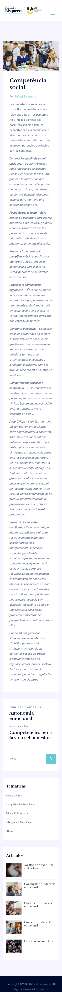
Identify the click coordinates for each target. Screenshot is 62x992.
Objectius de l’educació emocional (39, 904)
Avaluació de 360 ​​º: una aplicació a (39, 866)
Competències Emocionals (21, 805)
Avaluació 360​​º (14, 796)
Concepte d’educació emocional (37, 924)
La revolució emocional (39, 941)
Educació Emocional (17, 813)
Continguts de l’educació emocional (39, 885)
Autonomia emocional (21, 715)
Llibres (9, 831)
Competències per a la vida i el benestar (30, 735)
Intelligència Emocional (19, 822)
